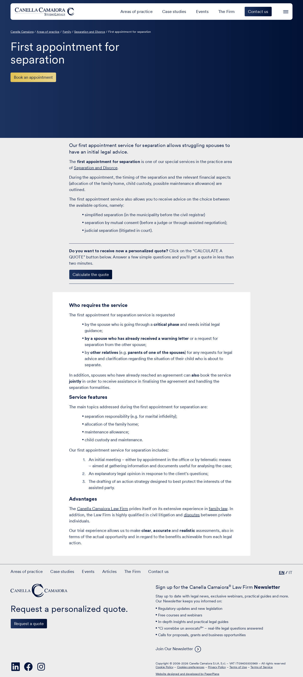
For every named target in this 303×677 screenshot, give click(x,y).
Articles (109, 571)
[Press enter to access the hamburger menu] (285, 11)
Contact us (158, 571)
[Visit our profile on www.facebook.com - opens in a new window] (28, 667)
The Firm (226, 11)
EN (281, 572)
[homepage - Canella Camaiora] (39, 590)
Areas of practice (136, 11)
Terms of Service (261, 667)
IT (290, 572)
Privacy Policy (217, 667)
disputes (192, 514)
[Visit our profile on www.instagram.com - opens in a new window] (41, 667)
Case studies (174, 11)
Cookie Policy (164, 667)
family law (218, 508)
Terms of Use (238, 667)
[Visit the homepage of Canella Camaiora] (45, 11)
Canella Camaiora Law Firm (102, 508)
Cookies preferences (190, 667)
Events (202, 11)
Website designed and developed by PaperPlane (187, 674)
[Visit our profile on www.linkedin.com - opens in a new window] (15, 667)
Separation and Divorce (95, 167)
